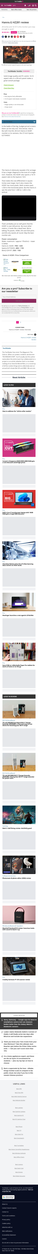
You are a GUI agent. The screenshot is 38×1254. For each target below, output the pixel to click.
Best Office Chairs (19, 1157)
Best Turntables (19, 1145)
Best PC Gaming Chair (19, 1119)
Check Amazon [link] (9, 85)
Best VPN (19, 1089)
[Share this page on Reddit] (12, 37)
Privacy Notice (25, 307)
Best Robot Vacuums (19, 1176)
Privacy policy (6, 1219)
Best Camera (19, 1164)
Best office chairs (16, 9)
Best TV (19, 1130)
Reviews (13, 32)
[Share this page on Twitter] (6, 37)
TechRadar (22, 31)
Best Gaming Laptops (19, 1111)
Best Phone (19, 1126)
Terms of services (23, 306)
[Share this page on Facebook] (3, 37)
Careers (4, 1239)
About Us (5, 1204)
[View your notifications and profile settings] (25, 5)
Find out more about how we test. (12, 116)
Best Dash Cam (19, 1168)
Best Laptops (19, 1108)
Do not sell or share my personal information (15, 1242)
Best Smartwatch (19, 1138)
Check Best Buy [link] (9, 88)
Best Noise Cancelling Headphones (19, 1149)
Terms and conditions (8, 1216)
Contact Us (5, 1212)
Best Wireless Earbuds (19, 1153)
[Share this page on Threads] (21, 37)
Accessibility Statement (9, 1235)
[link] (7, 262)
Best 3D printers (32, 9)
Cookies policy (6, 1223)
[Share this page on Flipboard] (18, 37)
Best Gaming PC (19, 1115)
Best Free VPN (19, 1092)
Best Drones (19, 1172)
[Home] (19, 1)
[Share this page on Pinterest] (15, 37)
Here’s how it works (13, 42)
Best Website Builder (19, 1100)
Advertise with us (7, 1227)
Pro (3, 17)
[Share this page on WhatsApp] (9, 37)
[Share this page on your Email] (24, 37)
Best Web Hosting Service (19, 1096)
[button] (2, 5)
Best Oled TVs (19, 1134)
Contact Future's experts (9, 1208)
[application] (19, 207)
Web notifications (7, 1231)
